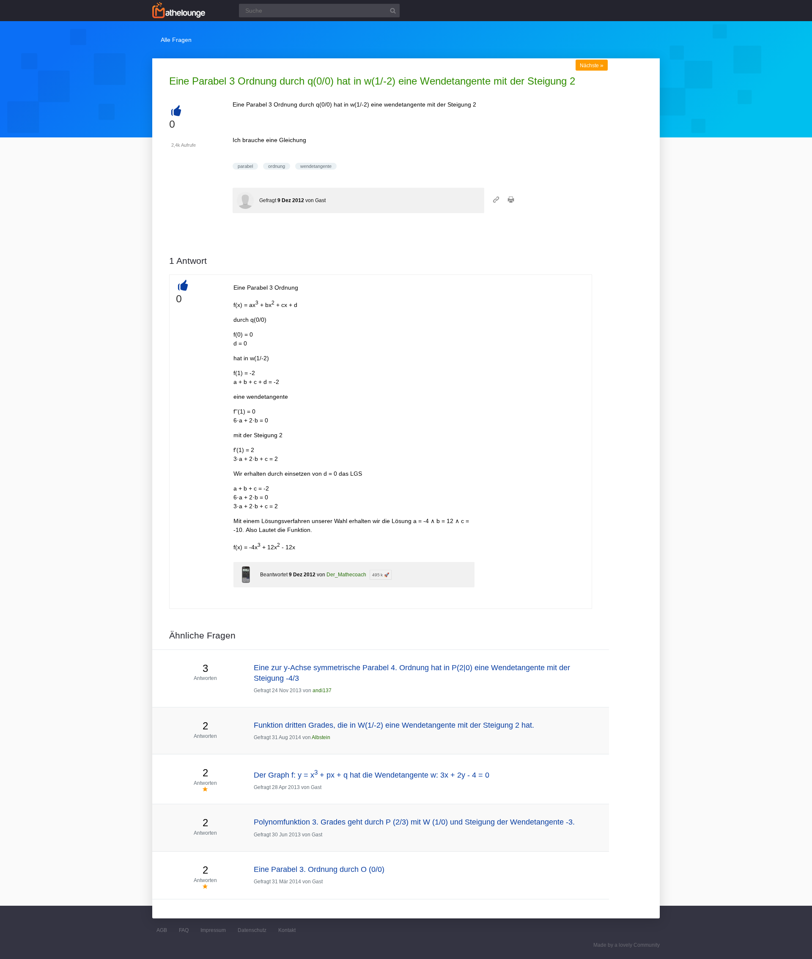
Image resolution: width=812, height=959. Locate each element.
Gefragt (267, 200)
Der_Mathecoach (346, 575)
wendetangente (316, 166)
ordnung (276, 166)
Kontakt (287, 930)
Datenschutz (252, 930)
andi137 (322, 690)
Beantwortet (274, 575)
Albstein (321, 737)
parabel (245, 166)
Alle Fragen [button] (176, 39)
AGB (161, 930)
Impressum (213, 930)
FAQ (184, 930)
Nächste (592, 65)
